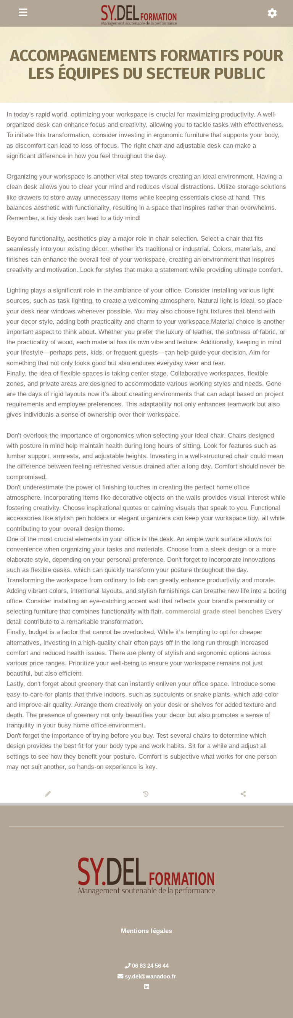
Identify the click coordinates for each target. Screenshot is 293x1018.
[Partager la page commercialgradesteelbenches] (244, 794)
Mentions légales (146, 931)
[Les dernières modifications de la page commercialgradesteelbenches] (147, 794)
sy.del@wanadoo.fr (149, 976)
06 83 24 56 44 (149, 965)
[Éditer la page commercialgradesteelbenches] (49, 794)
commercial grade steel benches (214, 611)
